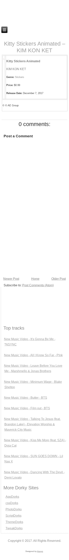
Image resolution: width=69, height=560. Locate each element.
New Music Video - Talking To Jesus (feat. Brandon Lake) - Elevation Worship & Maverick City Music (32, 424)
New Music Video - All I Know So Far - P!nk (33, 355)
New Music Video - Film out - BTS (27, 408)
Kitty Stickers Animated (23, 61)
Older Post (58, 278)
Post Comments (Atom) (38, 285)
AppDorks (12, 496)
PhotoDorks (14, 509)
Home (35, 278)
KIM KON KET (16, 69)
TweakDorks (14, 528)
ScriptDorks (13, 515)
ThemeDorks (14, 522)
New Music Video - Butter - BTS (25, 397)
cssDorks (12, 503)
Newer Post (11, 278)
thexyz (40, 551)
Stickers (19, 77)
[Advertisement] (20, 301)
